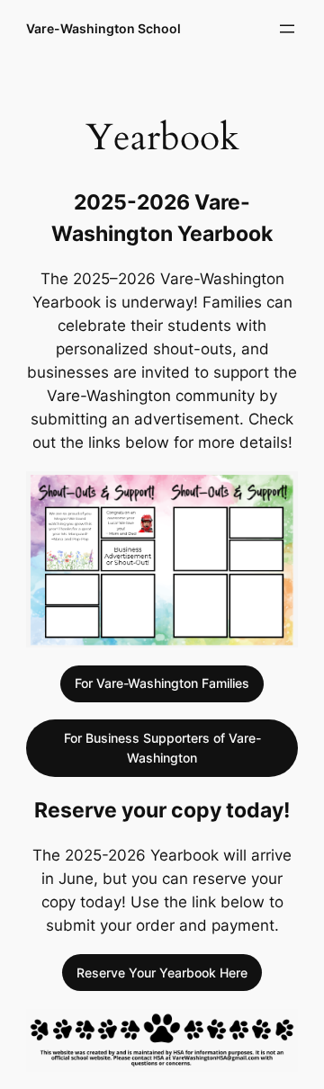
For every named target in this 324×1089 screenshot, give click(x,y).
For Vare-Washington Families (162, 683)
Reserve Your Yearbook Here (162, 972)
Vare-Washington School (103, 28)
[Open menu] (287, 29)
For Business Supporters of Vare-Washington (162, 747)
